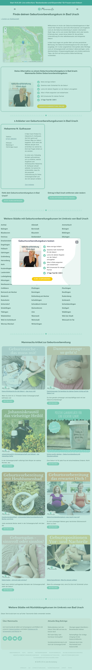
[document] (46, 335)
